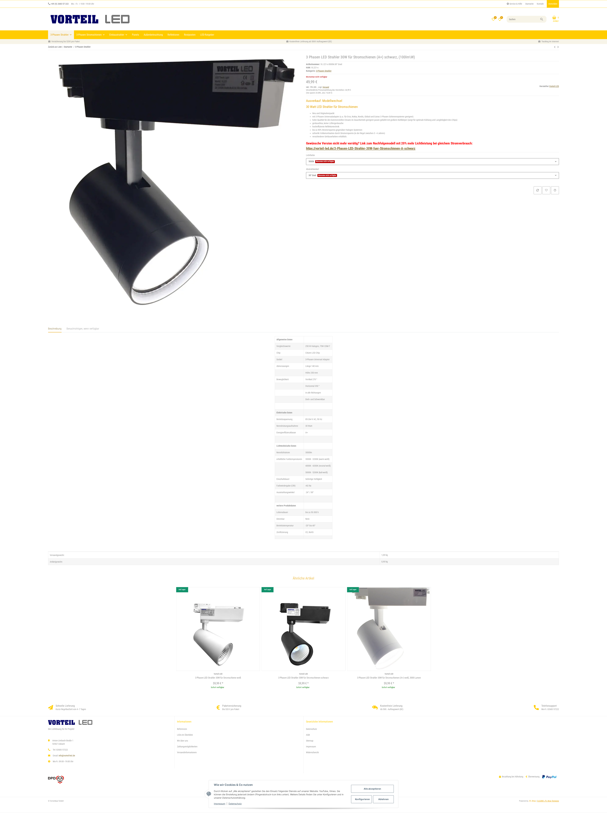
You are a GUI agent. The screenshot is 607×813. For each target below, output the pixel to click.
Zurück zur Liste (55, 47)
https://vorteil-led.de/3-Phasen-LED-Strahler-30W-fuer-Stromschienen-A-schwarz (360, 148)
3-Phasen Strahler (323, 71)
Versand (325, 87)
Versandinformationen (187, 752)
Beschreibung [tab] (54, 328)
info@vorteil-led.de (67, 755)
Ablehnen (383, 799)
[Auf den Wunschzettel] (546, 190)
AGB (308, 735)
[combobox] (432, 161)
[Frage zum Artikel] (555, 190)
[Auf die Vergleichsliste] (538, 190)
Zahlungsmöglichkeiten (187, 746)
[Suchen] (543, 19)
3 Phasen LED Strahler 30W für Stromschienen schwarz (303, 677)
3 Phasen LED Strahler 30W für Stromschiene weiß (218, 677)
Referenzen (182, 729)
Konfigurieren (362, 799)
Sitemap (309, 740)
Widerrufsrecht (312, 752)
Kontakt (540, 4)
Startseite (529, 4)
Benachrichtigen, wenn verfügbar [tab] (83, 328)
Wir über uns (182, 740)
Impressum (219, 803)
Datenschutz (235, 803)
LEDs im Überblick (185, 735)
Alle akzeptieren (372, 788)
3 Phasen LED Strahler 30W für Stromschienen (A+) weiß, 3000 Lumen (389, 677)
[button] (514, 4)
